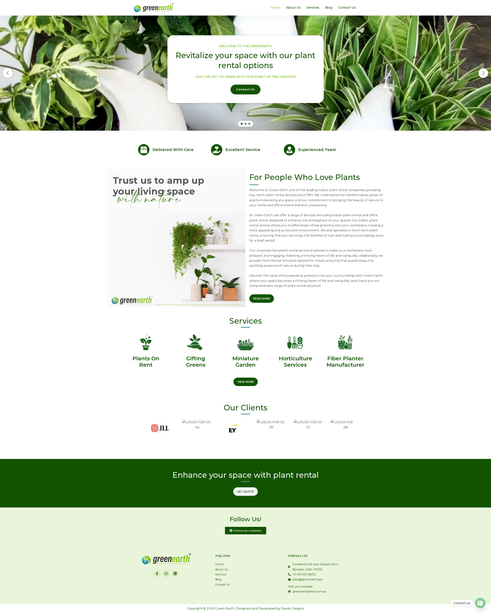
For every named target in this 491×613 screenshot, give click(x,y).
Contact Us (347, 7)
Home (275, 7)
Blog (328, 7)
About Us (293, 7)
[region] (245, 73)
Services (312, 7)
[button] (7, 73)
